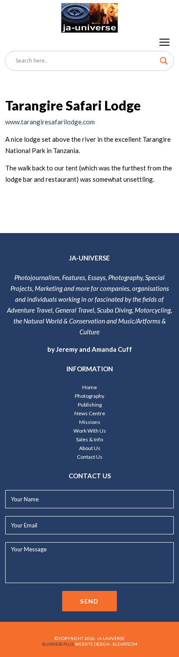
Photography (89, 396)
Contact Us (90, 457)
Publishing (90, 404)
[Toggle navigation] (164, 42)
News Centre (89, 413)
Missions (89, 422)
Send (89, 601)
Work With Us (89, 430)
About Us (89, 448)
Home (89, 387)
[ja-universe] (89, 16)
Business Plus (58, 644)
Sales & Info (89, 439)
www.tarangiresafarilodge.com (50, 122)
